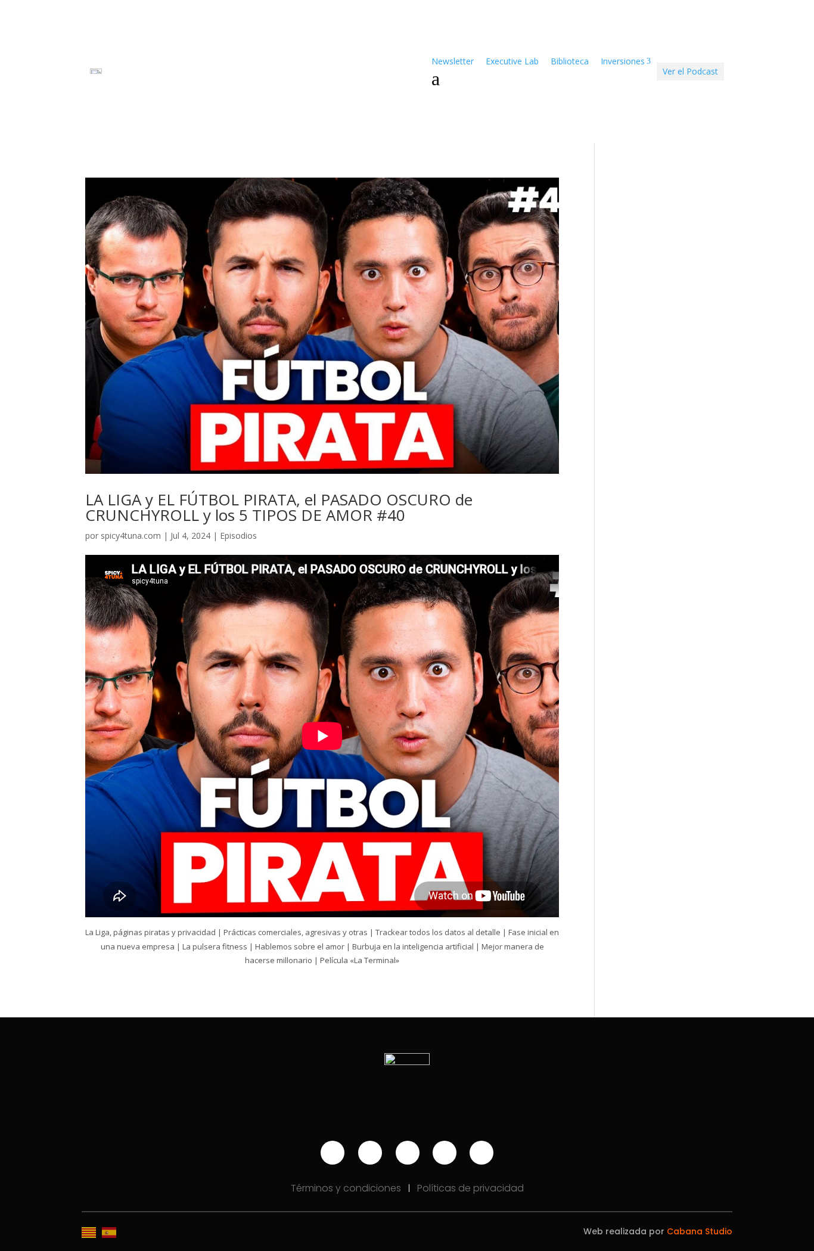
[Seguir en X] (481, 1153)
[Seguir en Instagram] (370, 1153)
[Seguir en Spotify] (408, 1153)
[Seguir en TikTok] (444, 1153)
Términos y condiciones (347, 1188)
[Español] (112, 1231)
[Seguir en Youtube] (332, 1153)
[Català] (92, 1231)
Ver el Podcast (690, 71)
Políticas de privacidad (470, 1188)
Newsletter (452, 61)
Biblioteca (570, 61)
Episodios (238, 535)
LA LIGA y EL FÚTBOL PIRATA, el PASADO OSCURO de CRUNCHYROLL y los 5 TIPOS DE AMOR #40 (279, 507)
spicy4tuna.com (131, 535)
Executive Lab (512, 61)
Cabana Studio (699, 1231)
